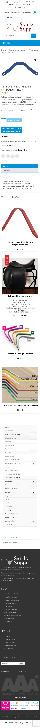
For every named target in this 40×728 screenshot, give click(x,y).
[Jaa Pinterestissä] (12, 155)
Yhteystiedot (9, 648)
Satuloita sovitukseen (12, 603)
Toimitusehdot (10, 639)
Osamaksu (8, 622)
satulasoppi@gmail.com (15, 2)
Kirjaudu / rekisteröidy (12, 13)
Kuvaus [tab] (5, 166)
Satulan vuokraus (11, 609)
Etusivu (3, 50)
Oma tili (7, 636)
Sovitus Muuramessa (12, 600)
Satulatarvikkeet (13, 50)
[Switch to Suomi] (8, 17)
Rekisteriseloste (10, 645)
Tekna (25, 150)
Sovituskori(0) (26, 13)
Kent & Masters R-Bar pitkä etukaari (20, 405)
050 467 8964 (30, 2)
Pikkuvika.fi (33, 717)
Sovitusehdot (9, 642)
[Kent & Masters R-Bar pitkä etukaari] (20, 385)
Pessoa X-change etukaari (20, 354)
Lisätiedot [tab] (6, 170)
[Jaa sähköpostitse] (17, 155)
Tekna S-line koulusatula (20, 296)
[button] (35, 60)
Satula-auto (9, 606)
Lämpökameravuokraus (13, 615)
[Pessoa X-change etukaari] (20, 338)
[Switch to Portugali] (11, 17)
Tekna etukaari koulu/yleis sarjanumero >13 (20, 243)
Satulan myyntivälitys (12, 594)
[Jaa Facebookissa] (3, 155)
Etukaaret (23, 50)
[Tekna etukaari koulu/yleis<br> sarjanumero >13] (20, 222)
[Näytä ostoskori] (33, 13)
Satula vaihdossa (11, 597)
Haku (21, 663)
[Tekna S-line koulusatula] (20, 276)
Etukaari (19, 150)
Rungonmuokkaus (11, 612)
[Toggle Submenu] (33, 431)
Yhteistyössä (9, 619)
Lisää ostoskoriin (15, 120)
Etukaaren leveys (7, 110)
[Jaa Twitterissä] (7, 155)
